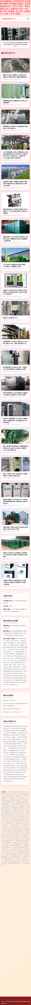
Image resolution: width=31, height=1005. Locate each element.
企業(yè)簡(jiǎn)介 (9, 721)
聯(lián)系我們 (8, 695)
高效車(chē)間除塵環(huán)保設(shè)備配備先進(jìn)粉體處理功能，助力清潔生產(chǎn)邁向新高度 (15, 420)
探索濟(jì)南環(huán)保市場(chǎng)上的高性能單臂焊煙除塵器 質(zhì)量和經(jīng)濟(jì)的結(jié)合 (15, 501)
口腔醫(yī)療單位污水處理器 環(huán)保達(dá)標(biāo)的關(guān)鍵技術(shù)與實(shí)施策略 (14, 582)
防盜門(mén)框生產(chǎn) (10, 318)
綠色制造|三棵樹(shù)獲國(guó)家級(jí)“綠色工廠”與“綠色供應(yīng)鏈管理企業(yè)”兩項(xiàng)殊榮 (15, 183)
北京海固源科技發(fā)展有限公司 (10, 19)
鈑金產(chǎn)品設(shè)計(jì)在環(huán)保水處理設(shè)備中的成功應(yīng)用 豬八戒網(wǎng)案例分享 (15, 292)
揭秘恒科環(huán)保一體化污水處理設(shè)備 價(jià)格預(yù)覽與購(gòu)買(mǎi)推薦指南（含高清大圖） (15, 239)
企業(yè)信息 (7, 596)
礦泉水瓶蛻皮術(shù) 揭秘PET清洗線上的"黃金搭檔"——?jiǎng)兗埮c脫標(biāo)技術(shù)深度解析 (15, 211)
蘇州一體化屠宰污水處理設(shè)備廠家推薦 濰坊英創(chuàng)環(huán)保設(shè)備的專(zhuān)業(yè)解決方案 (15, 448)
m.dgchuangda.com (16, 712)
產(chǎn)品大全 (8, 53)
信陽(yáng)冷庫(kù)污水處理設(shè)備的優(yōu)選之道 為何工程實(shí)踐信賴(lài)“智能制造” (15, 554)
